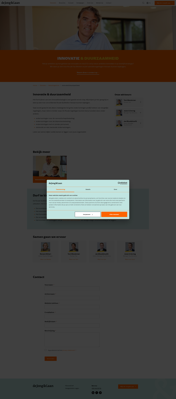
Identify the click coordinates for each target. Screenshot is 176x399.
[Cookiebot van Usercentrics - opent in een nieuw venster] (119, 183)
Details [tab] (88, 189)
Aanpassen (86, 214)
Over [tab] (115, 189)
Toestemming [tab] (60, 189)
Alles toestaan (114, 214)
